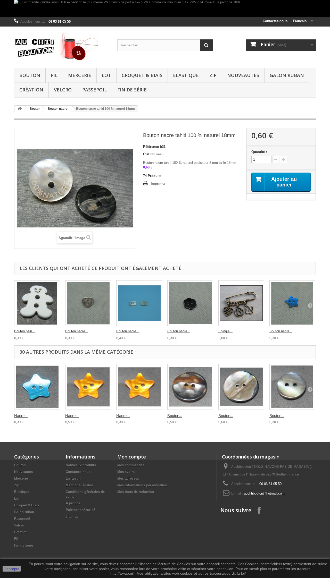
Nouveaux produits (81, 465)
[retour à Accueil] (19, 109)
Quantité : (259, 152)
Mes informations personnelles (142, 485)
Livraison (73, 478)
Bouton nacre (58, 108)
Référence (151, 147)
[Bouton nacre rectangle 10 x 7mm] (139, 303)
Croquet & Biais (142, 75)
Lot (106, 75)
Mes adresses (128, 478)
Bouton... (174, 415)
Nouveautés (243, 75)
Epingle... (225, 331)
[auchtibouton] (62, 46)
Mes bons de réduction (135, 492)
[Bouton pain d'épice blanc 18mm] (37, 303)
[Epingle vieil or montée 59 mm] (241, 303)
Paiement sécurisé (80, 510)
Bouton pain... (24, 331)
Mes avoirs (126, 472)
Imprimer (158, 183)
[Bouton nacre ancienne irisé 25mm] (241, 387)
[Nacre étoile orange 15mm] (139, 387)
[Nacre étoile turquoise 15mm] (37, 387)
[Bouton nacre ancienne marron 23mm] (190, 387)
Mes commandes (130, 465)
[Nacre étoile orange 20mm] (88, 387)
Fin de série (132, 90)
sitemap (72, 516)
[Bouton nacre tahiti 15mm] (292, 387)
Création (31, 90)
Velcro (63, 90)
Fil (54, 75)
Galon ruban (287, 75)
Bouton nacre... (76, 331)
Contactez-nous (275, 21)
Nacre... (21, 415)
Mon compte (131, 457)
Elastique (186, 75)
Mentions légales (79, 485)
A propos (73, 503)
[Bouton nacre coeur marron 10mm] (88, 303)
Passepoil (94, 90)
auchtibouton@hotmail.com (264, 493)
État (146, 154)
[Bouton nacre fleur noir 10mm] (190, 303)
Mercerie (79, 75)
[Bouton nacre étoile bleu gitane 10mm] (292, 303)
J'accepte (11, 569)
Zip (213, 75)
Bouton (29, 75)
